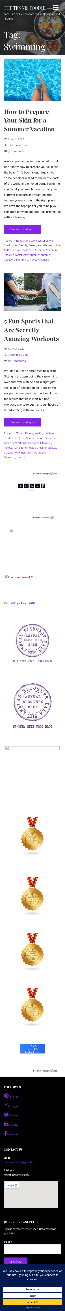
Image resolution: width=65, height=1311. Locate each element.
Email (8, 1242)
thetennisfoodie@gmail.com (20, 1162)
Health (38, 433)
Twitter (13, 1115)
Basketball (34, 443)
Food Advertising (40, 474)
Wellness (43, 259)
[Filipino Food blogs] (32, 1007)
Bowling (47, 443)
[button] (55, 8)
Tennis (20, 433)
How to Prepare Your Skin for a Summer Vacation (29, 120)
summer (35, 254)
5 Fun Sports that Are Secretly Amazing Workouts (31, 330)
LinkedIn (13, 1125)
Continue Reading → (22, 229)
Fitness (29, 433)
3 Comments (16, 151)
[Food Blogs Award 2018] (19, 603)
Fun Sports (20, 447)
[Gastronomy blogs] (32, 836)
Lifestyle (48, 240)
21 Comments (17, 361)
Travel (33, 259)
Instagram (14, 1106)
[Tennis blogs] (32, 896)
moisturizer (22, 254)
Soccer (42, 452)
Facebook (12, 1134)
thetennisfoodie (18, 145)
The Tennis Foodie (24, 8)
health (31, 447)
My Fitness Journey (25, 452)
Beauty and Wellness (29, 240)
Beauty (23, 245)
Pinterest (14, 1096)
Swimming (22, 259)
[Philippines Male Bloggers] (32, 952)
